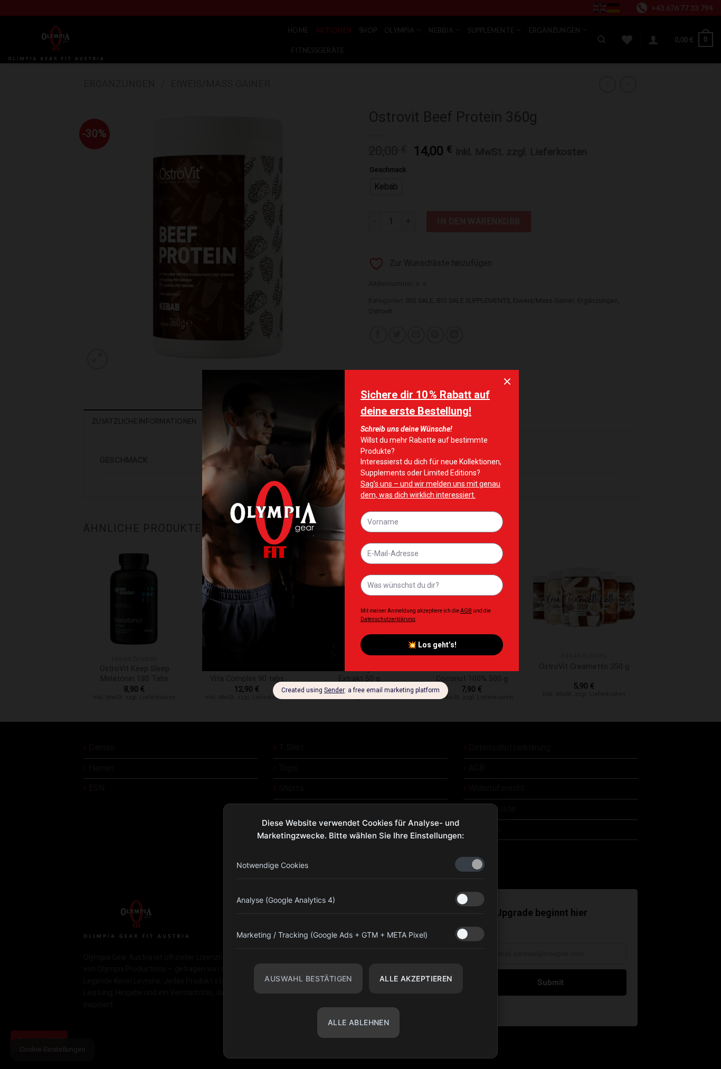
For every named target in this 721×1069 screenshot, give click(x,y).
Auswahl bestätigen (308, 978)
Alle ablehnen (358, 1022)
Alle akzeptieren (416, 978)
